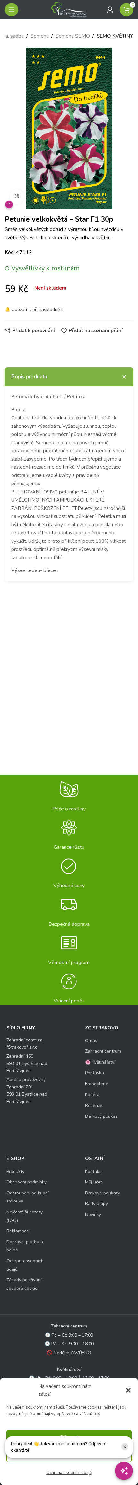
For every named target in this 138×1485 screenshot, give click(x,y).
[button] (128, 1390)
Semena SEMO (73, 36)
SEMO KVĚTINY (115, 36)
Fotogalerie (96, 1084)
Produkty (15, 1171)
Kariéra (92, 1094)
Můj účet (93, 1182)
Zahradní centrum (103, 1051)
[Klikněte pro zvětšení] (17, 196)
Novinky (93, 1215)
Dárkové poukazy (102, 1193)
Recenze (93, 1105)
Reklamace (17, 1231)
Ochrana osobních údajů (69, 1473)
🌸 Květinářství (100, 1062)
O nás (91, 1041)
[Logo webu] (69, 9)
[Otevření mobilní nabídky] (12, 9)
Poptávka (94, 1073)
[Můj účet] (110, 9)
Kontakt (93, 1171)
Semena (39, 36)
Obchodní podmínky (26, 1182)
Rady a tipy (96, 1204)
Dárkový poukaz (101, 1116)
